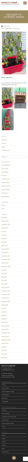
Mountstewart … (5, 182)
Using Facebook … (6, 165)
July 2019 (3, 308)
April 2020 (4, 280)
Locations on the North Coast (9, 416)
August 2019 (4, 305)
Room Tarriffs (5, 388)
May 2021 (4, 238)
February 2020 (5, 287)
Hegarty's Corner (9, 2)
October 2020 (5, 263)
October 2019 (5, 298)
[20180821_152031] (8, 119)
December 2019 (5, 291)
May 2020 (4, 277)
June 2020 (4, 273)
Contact (4, 445)
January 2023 (4, 221)
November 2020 (5, 259)
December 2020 (5, 256)
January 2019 (4, 329)
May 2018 (4, 354)
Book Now (4, 398)
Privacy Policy (5, 451)
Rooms (4, 385)
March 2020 (4, 284)
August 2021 (4, 228)
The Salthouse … (5, 179)
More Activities (5, 413)
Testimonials (5, 150)
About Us (4, 140)
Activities (4, 410)
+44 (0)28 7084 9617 (7, 368)
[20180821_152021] (20, 97)
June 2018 (4, 350)
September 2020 (5, 266)
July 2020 (3, 270)
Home (3, 435)
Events (14, 28)
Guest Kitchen (5, 395)
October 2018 (5, 336)
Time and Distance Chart (8, 423)
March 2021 (4, 245)
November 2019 (5, 294)
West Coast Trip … (6, 186)
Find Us (4, 143)
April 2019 (4, 319)
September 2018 (5, 340)
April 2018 (4, 357)
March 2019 (4, 322)
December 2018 (5, 333)
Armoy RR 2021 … (6, 189)
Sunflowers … (5, 193)
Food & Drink (5, 420)
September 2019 (5, 301)
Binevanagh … (5, 172)
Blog (3, 147)
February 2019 (5, 326)
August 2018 (4, 343)
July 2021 (3, 231)
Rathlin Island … (5, 196)
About (3, 438)
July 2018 (3, 347)
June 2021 (4, 235)
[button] (25, 3)
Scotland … (4, 175)
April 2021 (4, 242)
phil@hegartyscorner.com (8, 369)
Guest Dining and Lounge (8, 391)
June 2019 (4, 312)
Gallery (3, 426)
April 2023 (4, 217)
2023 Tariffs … (5, 168)
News (18, 28)
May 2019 (4, 315)
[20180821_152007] (8, 97)
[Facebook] (14, 458)
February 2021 (5, 249)
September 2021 (5, 224)
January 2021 (4, 252)
